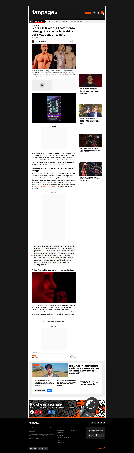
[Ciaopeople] (101, 448)
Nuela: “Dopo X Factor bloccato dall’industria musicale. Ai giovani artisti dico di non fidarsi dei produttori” (84, 369)
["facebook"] (49, 412)
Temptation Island (74, 21)
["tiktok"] (32, 412)
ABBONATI (88, 12)
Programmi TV (35, 352)
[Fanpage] (34, 423)
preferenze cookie (61, 442)
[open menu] (31, 21)
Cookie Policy (60, 435)
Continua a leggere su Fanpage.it (54, 321)
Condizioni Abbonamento (63, 437)
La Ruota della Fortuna (54, 21)
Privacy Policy (60, 432)
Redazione (59, 440)
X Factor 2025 (36, 25)
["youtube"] (40, 412)
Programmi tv (39, 21)
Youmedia (59, 427)
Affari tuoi (65, 21)
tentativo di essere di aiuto (48, 186)
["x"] (45, 412)
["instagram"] (36, 412)
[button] (74, 41)
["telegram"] (53, 412)
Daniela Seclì (42, 41)
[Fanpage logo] (43, 13)
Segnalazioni (60, 430)
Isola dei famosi (84, 21)
